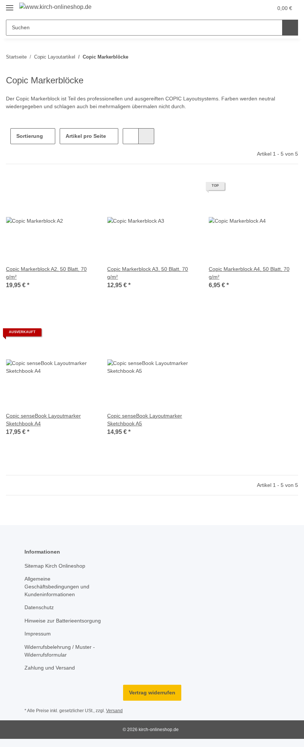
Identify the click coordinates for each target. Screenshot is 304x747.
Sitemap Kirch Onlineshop (54, 566)
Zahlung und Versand (49, 668)
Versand (114, 710)
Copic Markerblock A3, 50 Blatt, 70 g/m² (147, 273)
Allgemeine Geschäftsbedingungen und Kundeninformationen (56, 586)
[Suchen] (290, 28)
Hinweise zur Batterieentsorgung (62, 621)
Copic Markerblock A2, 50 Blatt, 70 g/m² (46, 273)
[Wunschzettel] (253, 8)
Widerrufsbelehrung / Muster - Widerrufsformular (59, 651)
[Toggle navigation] (9, 4)
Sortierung (29, 136)
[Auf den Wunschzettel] (83, 188)
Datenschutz (39, 607)
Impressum (37, 634)
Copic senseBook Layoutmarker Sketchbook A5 (144, 419)
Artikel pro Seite (86, 136)
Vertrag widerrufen (152, 692)
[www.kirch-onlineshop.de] (55, 7)
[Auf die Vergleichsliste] (63, 188)
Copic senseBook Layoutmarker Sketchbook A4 (43, 419)
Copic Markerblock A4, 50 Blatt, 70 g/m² (249, 273)
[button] (237, 8)
